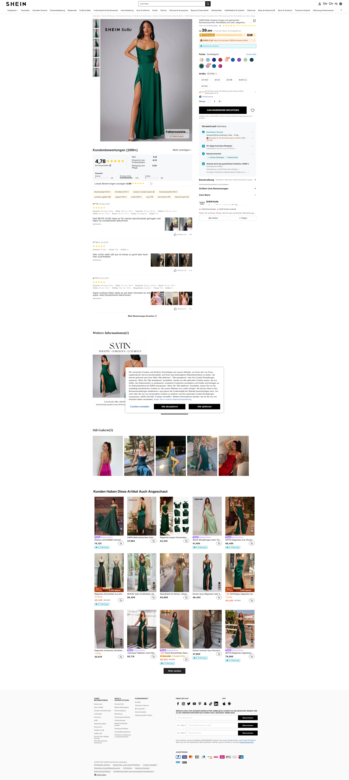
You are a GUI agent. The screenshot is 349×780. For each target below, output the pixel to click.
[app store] (224, 705)
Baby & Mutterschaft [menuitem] (266, 10)
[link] (325, 3)
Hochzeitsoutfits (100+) (168, 192)
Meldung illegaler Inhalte (121, 724)
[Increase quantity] (219, 101)
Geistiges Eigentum (142, 768)
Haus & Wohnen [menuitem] (143, 10)
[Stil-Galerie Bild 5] (234, 456)
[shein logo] (16, 4)
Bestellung (118, 714)
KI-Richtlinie (127, 768)
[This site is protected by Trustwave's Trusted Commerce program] (178, 762)
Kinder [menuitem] (155, 10)
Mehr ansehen (174, 671)
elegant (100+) (121, 197)
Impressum (98, 704)
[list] (197, 704)
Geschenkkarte (140, 712)
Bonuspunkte (140, 709)
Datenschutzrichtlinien (102, 771)
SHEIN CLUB (99, 730)
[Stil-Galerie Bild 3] (171, 456)
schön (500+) (136, 197)
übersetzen (97, 224)
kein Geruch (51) (164, 197)
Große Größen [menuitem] (85, 10)
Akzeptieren (181, 752)
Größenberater (120, 720)
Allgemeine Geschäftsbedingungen (107, 768)
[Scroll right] (341, 10)
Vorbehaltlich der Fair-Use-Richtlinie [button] (220, 149)
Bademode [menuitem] (72, 10)
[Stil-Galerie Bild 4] (202, 456)
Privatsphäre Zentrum (102, 765)
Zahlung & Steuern (142, 705)
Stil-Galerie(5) (103, 430)
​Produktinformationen (122, 732)
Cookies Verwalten (150, 765)
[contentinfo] (217, 757)
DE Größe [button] (211, 74)
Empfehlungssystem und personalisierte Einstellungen (133, 771)
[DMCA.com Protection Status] (184, 762)
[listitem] (109, 523)
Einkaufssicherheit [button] (213, 154)
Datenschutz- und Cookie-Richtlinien (242, 740)
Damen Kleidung (108, 16)
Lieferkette (98, 714)
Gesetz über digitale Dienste (101, 737)
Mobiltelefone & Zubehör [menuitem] (235, 10)
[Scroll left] (338, 10)
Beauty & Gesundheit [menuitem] (199, 10)
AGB (95, 720)
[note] (101, 547)
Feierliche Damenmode (142, 16)
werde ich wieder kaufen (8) (144, 192)
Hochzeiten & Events (124, 16)
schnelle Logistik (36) (102, 197)
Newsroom (98, 727)
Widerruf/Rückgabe (122, 707)
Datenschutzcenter (247, 742)
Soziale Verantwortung (102, 711)
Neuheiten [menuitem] (25, 10)
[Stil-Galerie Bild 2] (139, 456)
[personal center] (319, 3)
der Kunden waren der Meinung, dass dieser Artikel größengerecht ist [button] (222, 92)
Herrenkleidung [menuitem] (127, 10)
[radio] (201, 59)
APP (224, 699)
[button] (336, 3)
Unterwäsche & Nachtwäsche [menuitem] (106, 10)
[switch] (150, 183)
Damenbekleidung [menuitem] (57, 10)
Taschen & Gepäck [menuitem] (302, 10)
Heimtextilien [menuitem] (216, 10)
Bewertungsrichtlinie (102, 165)
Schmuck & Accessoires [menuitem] (178, 10)
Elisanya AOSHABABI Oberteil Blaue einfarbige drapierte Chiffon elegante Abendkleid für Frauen (109, 540)
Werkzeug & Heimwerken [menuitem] (323, 10)
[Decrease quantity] (209, 101)
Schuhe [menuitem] (163, 10)
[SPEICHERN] (252, 110)
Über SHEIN (98, 707)
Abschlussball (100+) (102, 192)
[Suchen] (208, 3)
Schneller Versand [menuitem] (39, 10)
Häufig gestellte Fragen (143, 715)
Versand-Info (119, 704)
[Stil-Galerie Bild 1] (108, 456)
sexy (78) (149, 197)
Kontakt (138, 702)
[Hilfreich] (175, 234)
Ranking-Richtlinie (121, 729)
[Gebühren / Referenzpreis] (213, 31)
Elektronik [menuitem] (251, 10)
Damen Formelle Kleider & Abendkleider (168, 16)
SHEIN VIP (98, 734)
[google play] (229, 705)
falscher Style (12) (182, 197)
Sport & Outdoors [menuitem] (285, 10)
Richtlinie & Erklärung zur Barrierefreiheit (123, 736)
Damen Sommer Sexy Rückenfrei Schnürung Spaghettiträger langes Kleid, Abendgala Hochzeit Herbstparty (207, 650)
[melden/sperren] (190, 234)
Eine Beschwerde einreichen (100, 742)
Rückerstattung (120, 711)
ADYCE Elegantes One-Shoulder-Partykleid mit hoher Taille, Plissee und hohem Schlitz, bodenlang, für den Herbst (240, 540)
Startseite (96, 16)
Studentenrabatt (100, 724)
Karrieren (97, 717)
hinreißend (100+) (122, 192)
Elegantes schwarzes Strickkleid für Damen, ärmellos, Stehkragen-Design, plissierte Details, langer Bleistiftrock (109, 650)
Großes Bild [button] (251, 54)
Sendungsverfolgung (122, 717)
